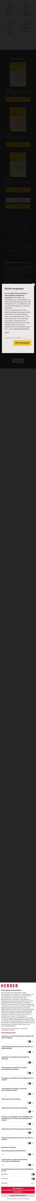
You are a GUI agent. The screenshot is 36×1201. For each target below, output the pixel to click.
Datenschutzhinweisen (21, 329)
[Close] (33, 284)
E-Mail (7, 332)
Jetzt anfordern (22, 343)
